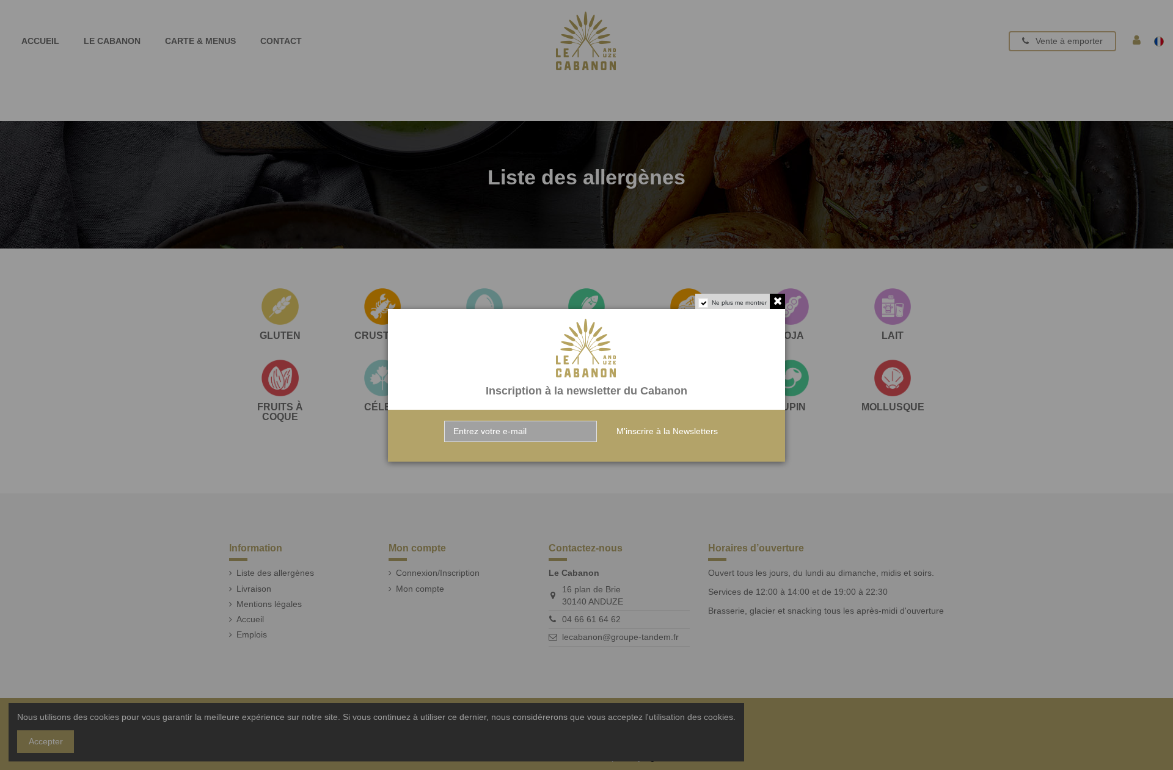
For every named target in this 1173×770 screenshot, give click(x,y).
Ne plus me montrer (739, 302)
